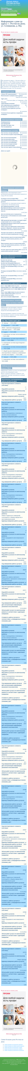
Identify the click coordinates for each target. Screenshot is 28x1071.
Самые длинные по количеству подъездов (14, 1050)
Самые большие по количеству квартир (13, 1044)
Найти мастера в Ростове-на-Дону (14, 75)
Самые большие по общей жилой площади (14, 1046)
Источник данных (14, 1064)
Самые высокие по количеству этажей (13, 1047)
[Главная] (3, 0)
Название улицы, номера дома (8, 13)
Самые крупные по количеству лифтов (13, 1048)
